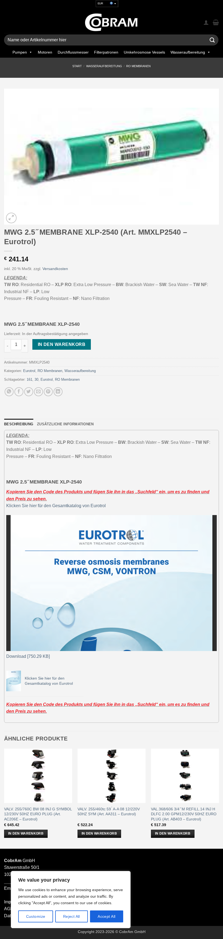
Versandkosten (55, 268)
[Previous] (4, 798)
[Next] (219, 798)
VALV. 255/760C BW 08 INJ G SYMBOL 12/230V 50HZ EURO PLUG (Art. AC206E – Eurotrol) (38, 814)
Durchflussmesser (73, 52)
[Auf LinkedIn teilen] (58, 391)
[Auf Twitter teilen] (28, 391)
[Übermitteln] (212, 40)
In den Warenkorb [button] (26, 833)
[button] (11, 218)
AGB (8, 908)
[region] (71, 899)
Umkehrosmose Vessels (144, 52)
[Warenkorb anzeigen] (216, 22)
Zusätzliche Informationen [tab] (65, 424)
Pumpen (20, 52)
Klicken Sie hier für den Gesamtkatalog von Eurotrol (56, 505)
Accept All (106, 916)
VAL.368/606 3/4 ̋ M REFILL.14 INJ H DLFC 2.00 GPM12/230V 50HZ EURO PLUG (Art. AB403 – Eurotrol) (183, 814)
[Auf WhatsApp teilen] (9, 391)
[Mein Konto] (206, 22)
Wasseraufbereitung (188, 52)
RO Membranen (138, 66)
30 (36, 379)
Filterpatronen (106, 52)
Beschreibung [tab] (18, 424)
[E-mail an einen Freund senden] (38, 391)
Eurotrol (29, 371)
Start (77, 66)
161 (29, 379)
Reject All (71, 916)
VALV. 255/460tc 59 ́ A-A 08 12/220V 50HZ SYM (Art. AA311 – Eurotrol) (109, 811)
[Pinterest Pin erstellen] (48, 391)
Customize (35, 916)
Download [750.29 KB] (28, 656)
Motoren (45, 52)
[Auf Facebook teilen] (18, 391)
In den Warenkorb (61, 344)
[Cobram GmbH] (111, 22)
